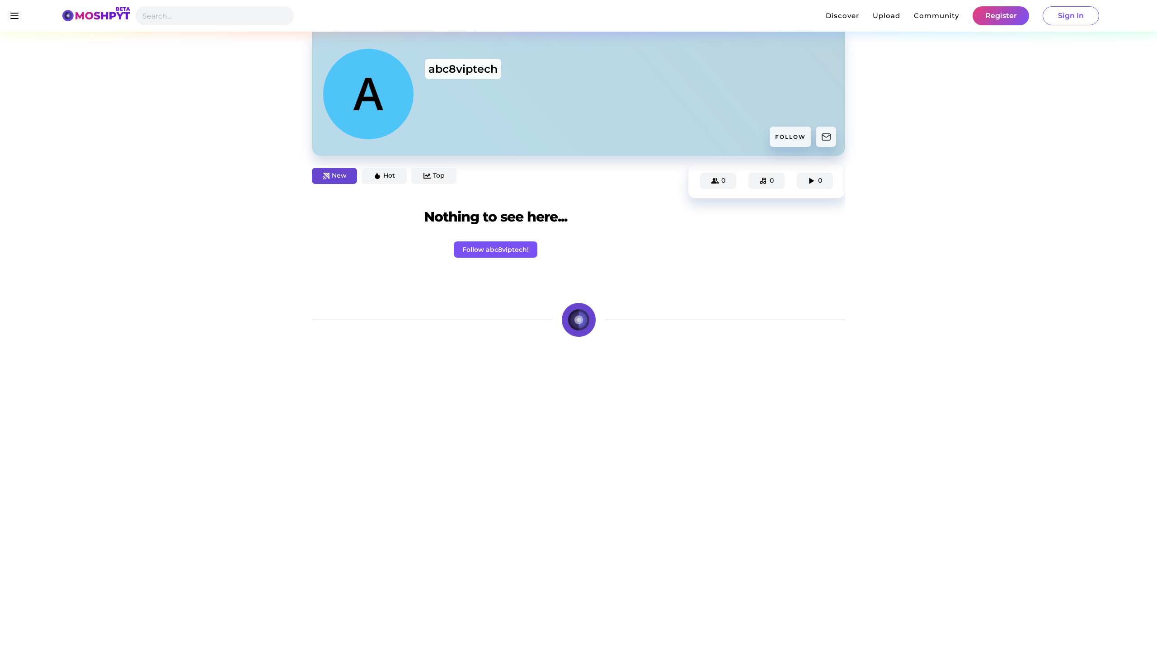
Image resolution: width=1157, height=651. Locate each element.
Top (439, 175)
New (339, 175)
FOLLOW (790, 136)
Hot (389, 175)
